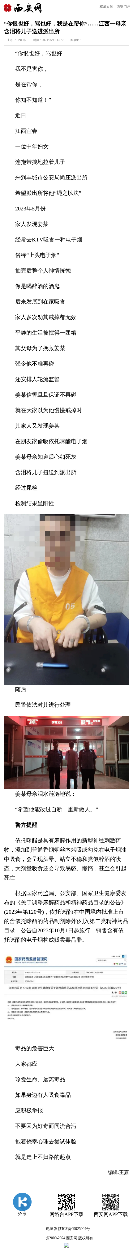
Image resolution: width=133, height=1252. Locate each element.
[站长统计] (66, 1246)
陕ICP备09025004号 (74, 1229)
